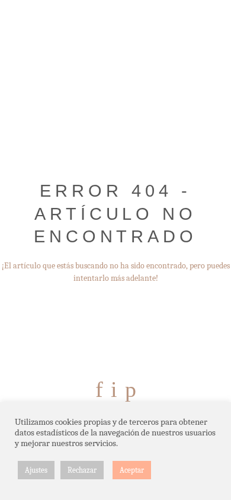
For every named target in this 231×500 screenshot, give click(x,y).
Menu (16, 37)
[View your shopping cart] (214, 37)
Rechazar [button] (82, 470)
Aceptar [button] (132, 470)
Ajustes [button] (36, 470)
